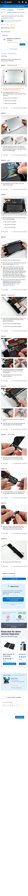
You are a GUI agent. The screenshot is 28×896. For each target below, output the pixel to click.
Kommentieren (19, 717)
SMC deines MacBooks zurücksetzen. (11, 284)
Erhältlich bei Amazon (12, 42)
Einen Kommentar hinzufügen (14, 572)
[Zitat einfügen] (13, 705)
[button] (19, 2)
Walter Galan (7, 20)
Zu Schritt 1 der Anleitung (8, 53)
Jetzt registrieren (20, 6)
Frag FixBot (13, 578)
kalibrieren (16, 264)
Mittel (13, 27)
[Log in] (26, 2)
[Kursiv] (6, 705)
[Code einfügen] (8, 705)
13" (5, 12)
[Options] (2, 12)
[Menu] (2, 2)
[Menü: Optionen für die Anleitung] (26, 9)
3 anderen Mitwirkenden (19, 675)
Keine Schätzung (6, 27)
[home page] (8, 2)
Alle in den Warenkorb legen (9, 636)
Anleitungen (10, 9)
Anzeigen (22, 44)
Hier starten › (14, 626)
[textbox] (13, 711)
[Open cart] (22, 2)
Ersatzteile (3, 9)
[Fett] (4, 705)
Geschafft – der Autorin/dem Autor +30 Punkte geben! (14, 599)
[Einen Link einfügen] (10, 705)
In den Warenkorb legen (9, 663)
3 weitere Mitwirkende (17, 20)
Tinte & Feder (7, 675)
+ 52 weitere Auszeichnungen (16, 687)
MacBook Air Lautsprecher (14, 38)
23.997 (3, 24)
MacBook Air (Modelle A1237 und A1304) (16, 12)
